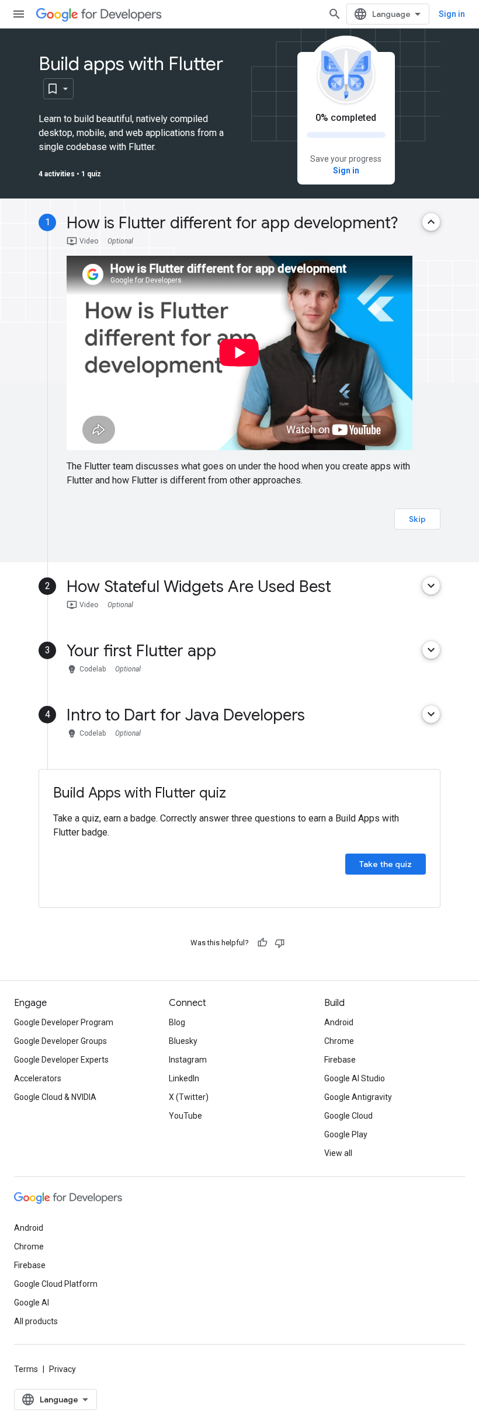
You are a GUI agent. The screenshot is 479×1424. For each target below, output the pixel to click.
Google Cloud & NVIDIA (55, 1097)
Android (338, 1022)
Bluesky (183, 1041)
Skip (417, 519)
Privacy (62, 1369)
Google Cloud (348, 1115)
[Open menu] (18, 14)
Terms (26, 1369)
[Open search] (335, 14)
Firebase (340, 1059)
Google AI (31, 1302)
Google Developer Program (63, 1022)
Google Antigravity (358, 1097)
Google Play (345, 1134)
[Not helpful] (280, 943)
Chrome (339, 1041)
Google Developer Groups (60, 1041)
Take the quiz (385, 864)
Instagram (188, 1059)
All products (36, 1321)
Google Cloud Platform (56, 1284)
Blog (177, 1022)
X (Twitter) (189, 1097)
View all (338, 1153)
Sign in (452, 14)
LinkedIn (184, 1078)
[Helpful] (262, 943)
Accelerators (37, 1078)
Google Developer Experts (61, 1059)
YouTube (185, 1115)
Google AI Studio (354, 1078)
